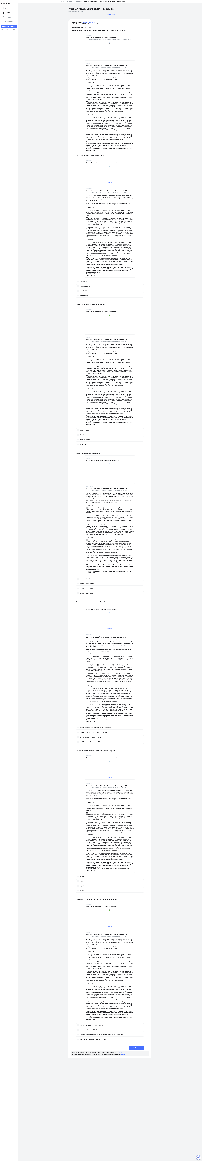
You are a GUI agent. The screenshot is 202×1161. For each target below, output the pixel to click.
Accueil (7, 8)
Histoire (78, 1)
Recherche (8, 17)
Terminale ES (70, 1)
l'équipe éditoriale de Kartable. (89, 22)
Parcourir (7, 13)
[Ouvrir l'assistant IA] (198, 1157)
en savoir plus (119, 1052)
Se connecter (9, 21)
